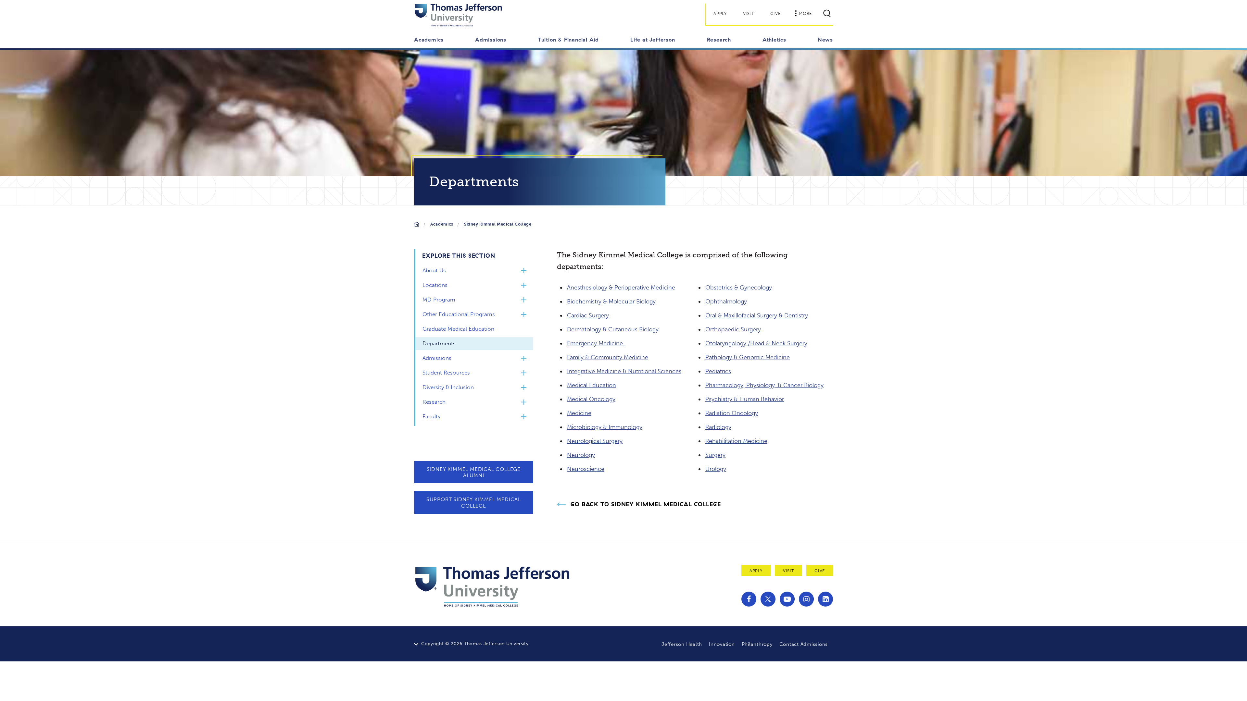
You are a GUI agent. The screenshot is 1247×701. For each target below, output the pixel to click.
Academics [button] (429, 39)
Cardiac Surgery (588, 315)
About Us (434, 270)
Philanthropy (757, 644)
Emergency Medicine (595, 343)
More (805, 13)
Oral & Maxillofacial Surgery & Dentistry (756, 315)
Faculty (431, 416)
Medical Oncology (591, 399)
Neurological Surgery (595, 441)
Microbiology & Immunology (604, 427)
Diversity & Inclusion (448, 387)
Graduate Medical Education (458, 329)
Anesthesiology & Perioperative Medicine (621, 287)
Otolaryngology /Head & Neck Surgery (756, 343)
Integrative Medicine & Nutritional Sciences (624, 371)
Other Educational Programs (458, 314)
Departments (439, 343)
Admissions (436, 358)
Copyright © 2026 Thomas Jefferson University (475, 643)
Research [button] (719, 39)
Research (434, 402)
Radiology (718, 427)
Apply (719, 13)
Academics (441, 224)
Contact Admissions (803, 644)
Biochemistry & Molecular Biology (611, 301)
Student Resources (446, 372)
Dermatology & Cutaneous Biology (613, 329)
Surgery (715, 455)
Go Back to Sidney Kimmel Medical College (646, 504)
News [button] (825, 39)
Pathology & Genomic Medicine (747, 357)
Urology (715, 469)
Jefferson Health (681, 644)
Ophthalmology (726, 301)
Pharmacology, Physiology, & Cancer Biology (764, 385)
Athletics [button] (774, 39)
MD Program (438, 299)
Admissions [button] (490, 39)
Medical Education (591, 385)
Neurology (581, 455)
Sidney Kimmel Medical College (498, 224)
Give (775, 13)
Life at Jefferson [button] (652, 39)
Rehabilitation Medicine (736, 441)
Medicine (579, 413)
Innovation (722, 644)
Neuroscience (585, 469)
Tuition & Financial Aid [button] (568, 39)
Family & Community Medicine (607, 357)
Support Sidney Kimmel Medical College (473, 502)
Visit (748, 13)
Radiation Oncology (731, 413)
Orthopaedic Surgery (733, 329)
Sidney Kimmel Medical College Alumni (474, 472)
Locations (434, 285)
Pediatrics (718, 371)
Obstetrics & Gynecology (738, 287)
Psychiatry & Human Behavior (744, 399)
